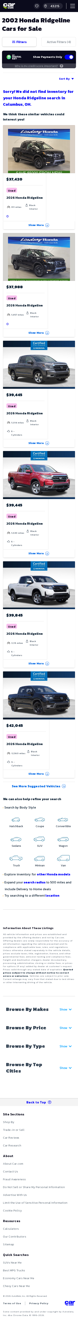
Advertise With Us (15, 1195)
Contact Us (10, 1171)
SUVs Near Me (12, 1263)
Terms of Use (12, 1303)
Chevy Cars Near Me (16, 1286)
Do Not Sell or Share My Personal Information (34, 1187)
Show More (36, 225)
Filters (21, 41)
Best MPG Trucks (14, 1270)
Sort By (64, 79)
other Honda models (53, 874)
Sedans (16, 846)
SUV (40, 846)
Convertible (63, 826)
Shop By (8, 1122)
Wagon (63, 846)
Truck (16, 865)
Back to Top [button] (36, 1102)
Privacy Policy (38, 1303)
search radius (35, 882)
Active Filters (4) (59, 41)
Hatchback (16, 826)
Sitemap (8, 1244)
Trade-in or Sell (13, 1130)
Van (63, 865)
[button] (37, 6)
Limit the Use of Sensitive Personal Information (35, 1203)
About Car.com (13, 1164)
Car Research (12, 1145)
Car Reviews (11, 1138)
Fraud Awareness (14, 1179)
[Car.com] (9, 6)
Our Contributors (14, 1237)
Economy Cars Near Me (18, 1278)
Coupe (40, 826)
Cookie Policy (12, 1210)
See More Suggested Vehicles (36, 786)
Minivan (40, 865)
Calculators (11, 1229)
